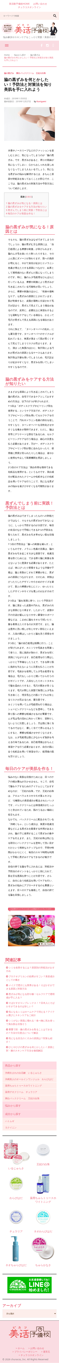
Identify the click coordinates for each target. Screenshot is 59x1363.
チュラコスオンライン (29, 7)
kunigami (41, 101)
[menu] (7, 45)
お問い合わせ (40, 3)
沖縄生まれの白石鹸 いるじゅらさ (23, 1072)
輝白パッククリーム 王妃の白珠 (31, 73)
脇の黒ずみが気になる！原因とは (24, 203)
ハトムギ (9, 1121)
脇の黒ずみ (35, 55)
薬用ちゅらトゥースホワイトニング (23, 1085)
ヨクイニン (11, 1127)
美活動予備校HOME (19, 3)
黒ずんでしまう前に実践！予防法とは (26, 210)
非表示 (29, 196)
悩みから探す (20, 55)
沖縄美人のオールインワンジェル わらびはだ (29, 1079)
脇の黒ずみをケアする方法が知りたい (26, 206)
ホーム (21, 1348)
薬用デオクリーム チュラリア (21, 1091)
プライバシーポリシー (25, 1351)
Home (7, 55)
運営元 (46, 1351)
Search (55, 16)
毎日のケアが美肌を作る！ (20, 213)
